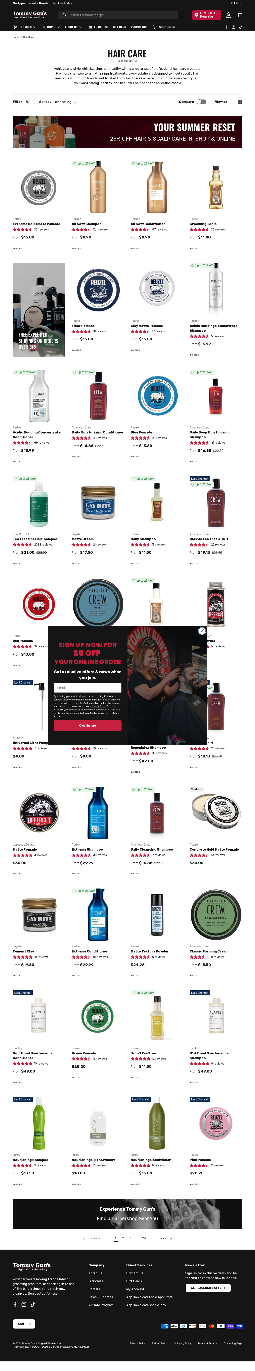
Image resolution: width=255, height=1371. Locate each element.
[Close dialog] (202, 630)
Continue (87, 725)
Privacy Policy (98, 706)
